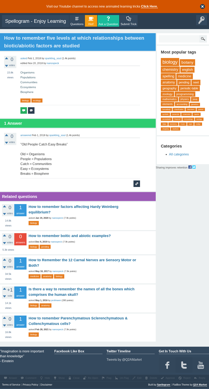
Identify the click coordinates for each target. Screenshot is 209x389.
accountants (166, 119)
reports (196, 114)
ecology (37, 100)
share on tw (194, 167)
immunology (188, 119)
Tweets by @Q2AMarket (124, 359)
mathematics (169, 99)
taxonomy (173, 124)
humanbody (166, 109)
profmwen (56, 300)
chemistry (170, 70)
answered (25, 135)
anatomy (47, 276)
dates (164, 124)
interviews (190, 109)
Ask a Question (108, 24)
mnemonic (186, 114)
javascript (175, 114)
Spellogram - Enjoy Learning (35, 21)
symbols (165, 114)
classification (178, 109)
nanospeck (57, 218)
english (187, 70)
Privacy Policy (30, 385)
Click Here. (149, 6)
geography (169, 88)
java (195, 99)
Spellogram (163, 384)
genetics (194, 104)
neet (196, 82)
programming (185, 94)
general (200, 109)
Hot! (91, 24)
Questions (76, 24)
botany (187, 62)
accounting (182, 104)
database (175, 129)
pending (45, 247)
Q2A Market (200, 384)
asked (23, 58)
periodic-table (189, 88)
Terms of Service (11, 385)
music (183, 124)
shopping (165, 129)
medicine (34, 276)
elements (167, 104)
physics (184, 99)
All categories (179, 154)
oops (190, 124)
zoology (167, 94)
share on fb (190, 167)
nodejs (198, 124)
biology (25, 100)
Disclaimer (46, 385)
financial (177, 119)
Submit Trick (129, 24)
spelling (168, 76)
